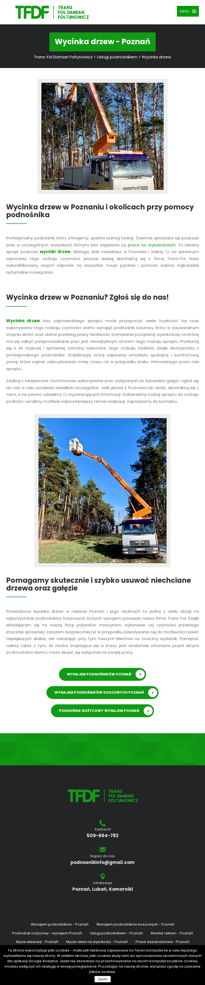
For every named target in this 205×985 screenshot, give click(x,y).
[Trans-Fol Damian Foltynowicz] (52, 12)
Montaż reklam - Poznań (172, 933)
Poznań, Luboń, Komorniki (102, 889)
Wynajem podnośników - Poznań (59, 924)
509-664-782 (103, 836)
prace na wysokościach (152, 245)
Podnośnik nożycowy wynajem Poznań (99, 710)
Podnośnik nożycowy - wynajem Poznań (47, 933)
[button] (185, 11)
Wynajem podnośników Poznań (99, 674)
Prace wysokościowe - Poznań (162, 941)
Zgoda (102, 979)
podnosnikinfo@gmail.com (102, 862)
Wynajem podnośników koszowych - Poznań (135, 924)
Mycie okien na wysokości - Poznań (97, 941)
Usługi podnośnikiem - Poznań (116, 933)
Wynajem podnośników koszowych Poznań (99, 692)
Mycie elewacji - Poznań (37, 941)
